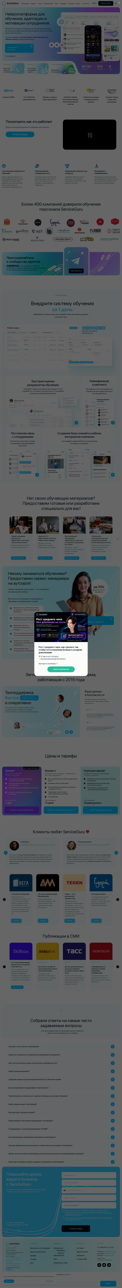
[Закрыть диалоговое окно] (119, 3)
